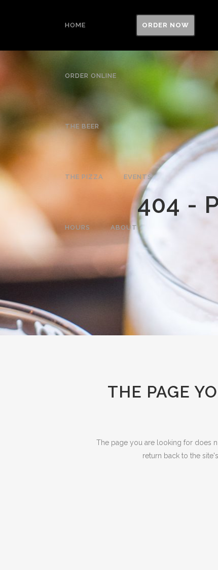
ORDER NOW (165, 25)
